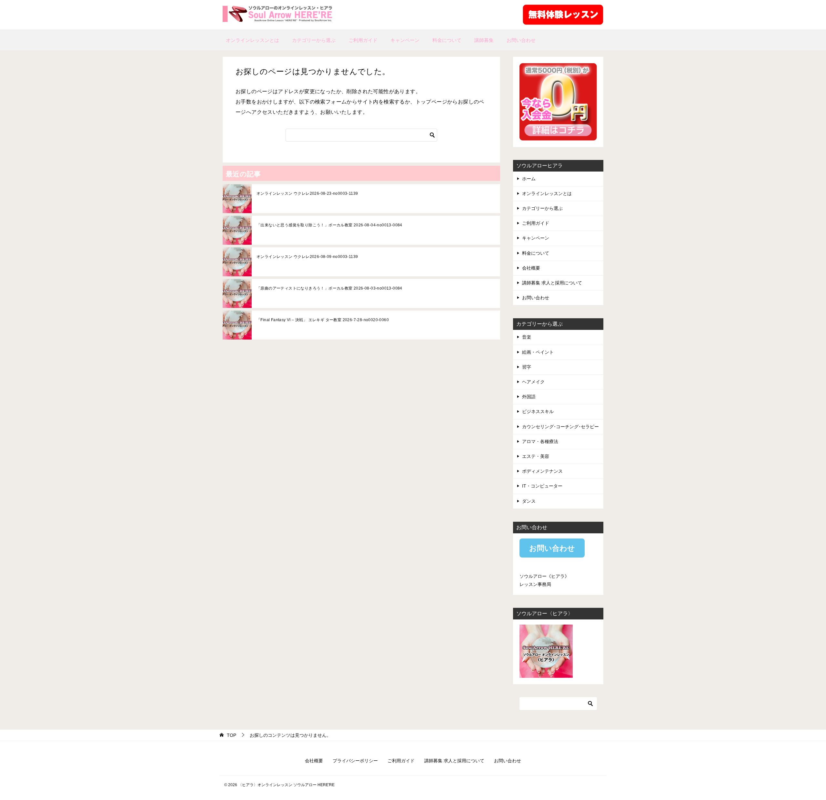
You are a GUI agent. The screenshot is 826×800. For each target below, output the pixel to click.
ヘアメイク (533, 381)
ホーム (529, 178)
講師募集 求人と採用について (552, 282)
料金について (446, 40)
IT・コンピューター (542, 486)
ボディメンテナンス (542, 471)
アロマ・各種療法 (540, 441)
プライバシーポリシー (355, 760)
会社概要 (531, 268)
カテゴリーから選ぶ (314, 40)
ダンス (529, 501)
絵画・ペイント (538, 352)
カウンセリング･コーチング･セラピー (560, 426)
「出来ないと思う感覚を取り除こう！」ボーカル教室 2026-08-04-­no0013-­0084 (329, 225)
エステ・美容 (535, 456)
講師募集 (484, 40)
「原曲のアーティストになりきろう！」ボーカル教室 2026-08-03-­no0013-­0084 (329, 288)
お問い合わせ (521, 40)
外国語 (529, 396)
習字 (526, 367)
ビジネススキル (538, 411)
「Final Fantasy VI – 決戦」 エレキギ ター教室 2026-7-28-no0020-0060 (323, 320)
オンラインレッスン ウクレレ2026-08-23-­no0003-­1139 (307, 193)
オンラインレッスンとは (252, 40)
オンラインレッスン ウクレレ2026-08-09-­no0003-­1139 (307, 256)
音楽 (526, 337)
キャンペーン (404, 40)
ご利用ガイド (363, 40)
